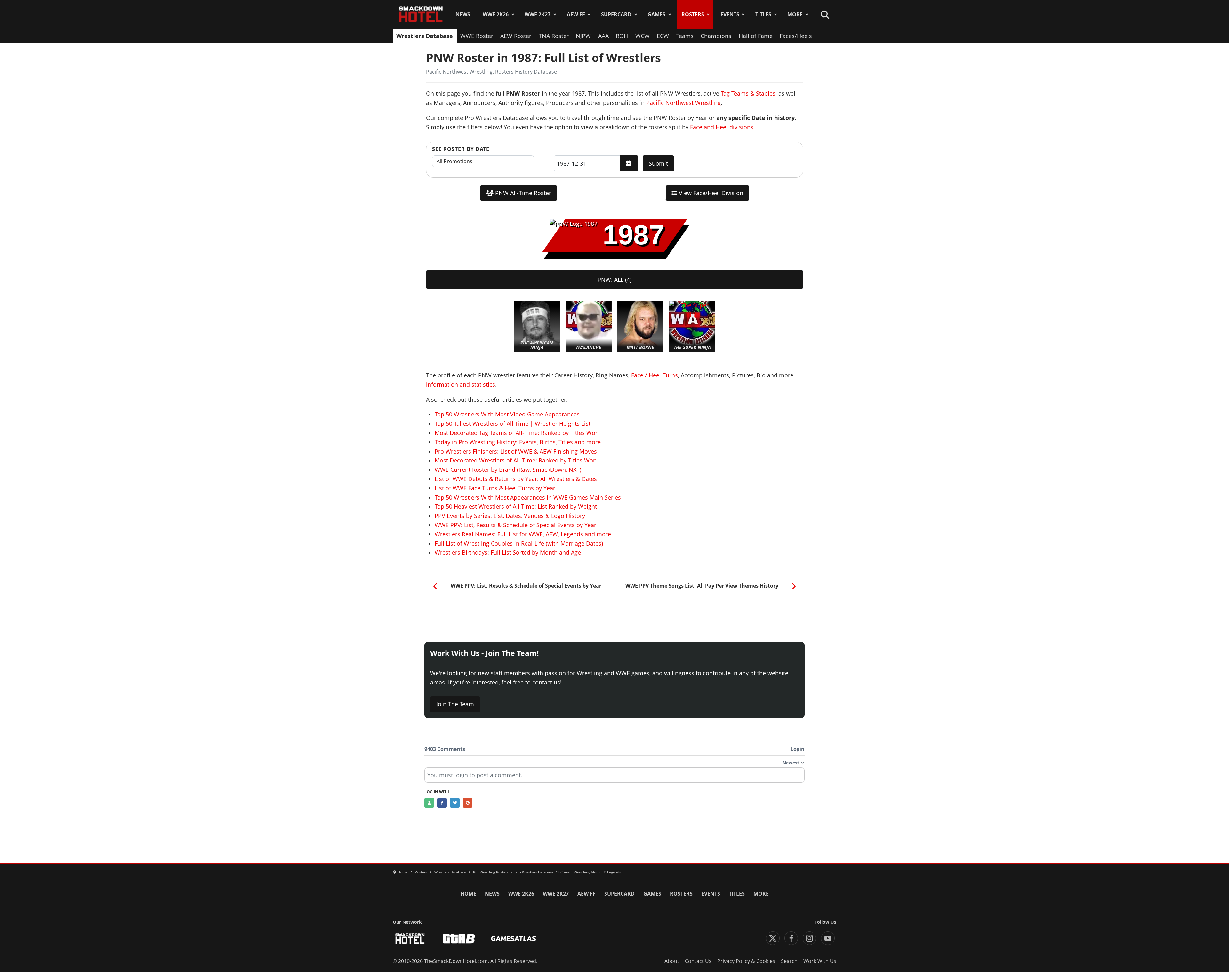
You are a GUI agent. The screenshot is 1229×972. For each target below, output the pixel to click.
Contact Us (698, 961)
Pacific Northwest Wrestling (683, 103)
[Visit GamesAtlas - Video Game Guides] (513, 938)
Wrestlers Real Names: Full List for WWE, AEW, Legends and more (523, 534)
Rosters (692, 14)
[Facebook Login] (442, 803)
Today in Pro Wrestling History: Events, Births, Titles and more (518, 442)
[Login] (429, 803)
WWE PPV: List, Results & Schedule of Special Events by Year (515, 525)
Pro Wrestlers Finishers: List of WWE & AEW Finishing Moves (516, 451)
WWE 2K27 (537, 14)
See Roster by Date (460, 149)
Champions (716, 36)
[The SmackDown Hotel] (421, 14)
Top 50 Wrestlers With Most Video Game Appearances (507, 414)
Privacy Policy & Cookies (746, 961)
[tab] (614, 279)
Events (729, 14)
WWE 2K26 (496, 14)
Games (656, 14)
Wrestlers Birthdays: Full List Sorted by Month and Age (508, 552)
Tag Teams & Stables (748, 93)
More (795, 14)
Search (789, 961)
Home (468, 893)
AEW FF (576, 14)
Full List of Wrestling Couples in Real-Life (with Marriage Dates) (519, 543)
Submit (658, 163)
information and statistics (460, 384)
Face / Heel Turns (654, 375)
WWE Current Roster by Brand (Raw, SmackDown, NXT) (508, 469)
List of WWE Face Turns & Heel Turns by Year (495, 488)
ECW (663, 36)
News (462, 14)
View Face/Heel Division (710, 193)
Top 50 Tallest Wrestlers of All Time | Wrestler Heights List (512, 423)
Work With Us (819, 961)
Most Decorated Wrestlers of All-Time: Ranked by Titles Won (516, 460)
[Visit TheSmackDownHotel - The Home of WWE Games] (410, 938)
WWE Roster (476, 36)
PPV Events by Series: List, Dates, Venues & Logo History (510, 515)
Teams (685, 36)
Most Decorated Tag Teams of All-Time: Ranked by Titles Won (517, 433)
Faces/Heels (796, 36)
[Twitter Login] (455, 803)
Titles (763, 14)
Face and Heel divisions (721, 127)
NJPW (583, 36)
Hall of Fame (756, 36)
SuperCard (616, 14)
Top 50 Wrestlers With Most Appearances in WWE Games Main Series (528, 497)
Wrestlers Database (424, 36)
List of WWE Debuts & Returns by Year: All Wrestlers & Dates (516, 479)
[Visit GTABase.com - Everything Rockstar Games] (459, 938)
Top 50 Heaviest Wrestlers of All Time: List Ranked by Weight (516, 506)
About (671, 961)
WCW (642, 36)
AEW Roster (515, 36)
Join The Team (455, 704)
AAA (603, 36)
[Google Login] (467, 803)
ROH (622, 36)
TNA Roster (554, 36)
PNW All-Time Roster (522, 193)
